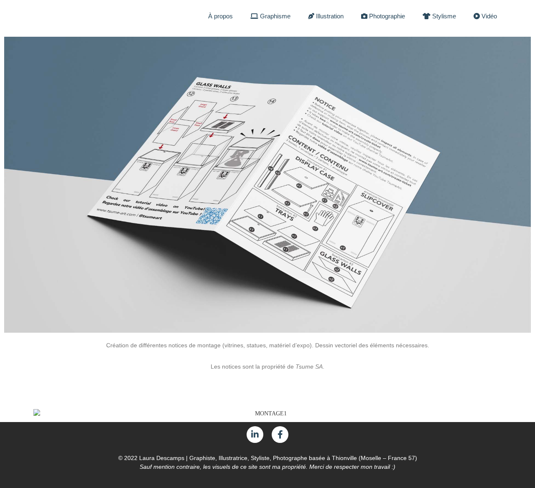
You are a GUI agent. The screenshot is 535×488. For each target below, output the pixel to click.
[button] (12, 185)
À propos (220, 16)
